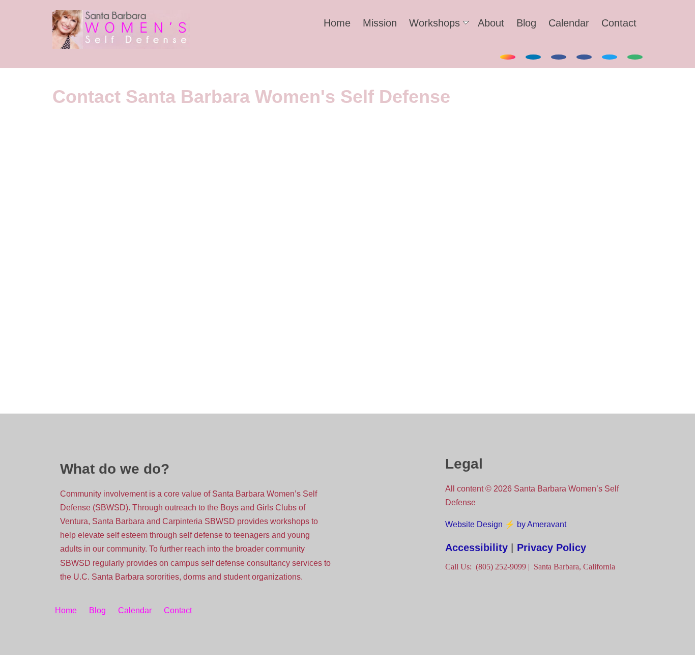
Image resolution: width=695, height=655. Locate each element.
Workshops (434, 23)
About (491, 23)
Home (337, 23)
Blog (526, 23)
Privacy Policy (551, 547)
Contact (618, 23)
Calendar (568, 23)
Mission (380, 23)
